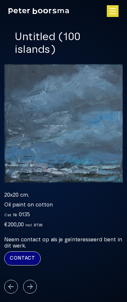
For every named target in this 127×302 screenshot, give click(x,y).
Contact (22, 258)
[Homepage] (38, 11)
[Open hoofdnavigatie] (113, 11)
